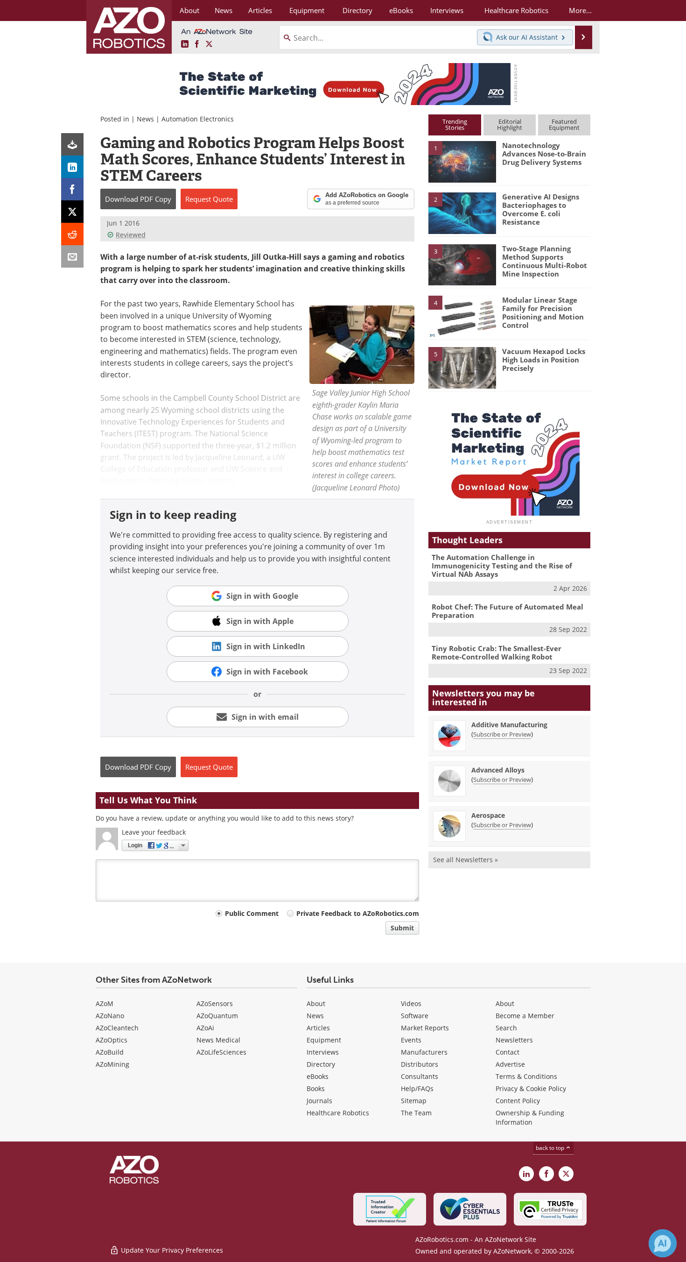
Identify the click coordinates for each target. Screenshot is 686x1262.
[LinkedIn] (72, 167)
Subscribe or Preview (502, 734)
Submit (402, 927)
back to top (551, 1148)
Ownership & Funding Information (530, 1117)
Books (316, 1088)
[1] (462, 161)
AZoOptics (111, 1039)
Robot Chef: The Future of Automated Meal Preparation (507, 611)
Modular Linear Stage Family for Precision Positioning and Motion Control (543, 312)
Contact (507, 1052)
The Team (416, 1112)
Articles (318, 1027)
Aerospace (488, 815)
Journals (319, 1100)
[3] (462, 264)
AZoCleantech (117, 1027)
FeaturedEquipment (564, 124)
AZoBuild (110, 1052)
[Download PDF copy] (72, 144)
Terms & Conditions (526, 1076)
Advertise (510, 1064)
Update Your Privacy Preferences (171, 1250)
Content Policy (518, 1100)
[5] (462, 367)
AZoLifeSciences (221, 1052)
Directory (321, 1064)
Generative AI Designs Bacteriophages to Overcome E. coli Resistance (540, 209)
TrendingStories (454, 124)
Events (411, 1039)
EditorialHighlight (509, 124)
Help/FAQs (417, 1088)
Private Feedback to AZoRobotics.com (357, 913)
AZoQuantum (217, 1015)
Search (506, 1027)
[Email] (72, 256)
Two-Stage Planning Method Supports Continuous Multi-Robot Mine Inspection (544, 261)
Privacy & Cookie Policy (531, 1088)
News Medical (218, 1039)
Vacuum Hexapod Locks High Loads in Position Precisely (543, 360)
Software (414, 1015)
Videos (411, 1003)
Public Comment (252, 913)
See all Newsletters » (465, 859)
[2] (462, 212)
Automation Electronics (197, 118)
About (316, 1003)
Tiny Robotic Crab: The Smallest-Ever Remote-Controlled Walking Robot (496, 652)
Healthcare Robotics (338, 1112)
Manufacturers (424, 1052)
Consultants (419, 1076)
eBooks (318, 1076)
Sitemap (414, 1100)
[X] (72, 211)
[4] (462, 316)
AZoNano (110, 1015)
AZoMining (112, 1064)
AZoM (104, 1003)
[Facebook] (72, 189)
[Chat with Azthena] (663, 1243)
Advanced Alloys (498, 770)
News (145, 118)
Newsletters (514, 1039)
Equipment (324, 1039)
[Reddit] (72, 234)
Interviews (323, 1052)
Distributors (419, 1064)
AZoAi (205, 1027)
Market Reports (425, 1027)
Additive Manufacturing (509, 724)
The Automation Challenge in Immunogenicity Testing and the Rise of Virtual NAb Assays (502, 566)
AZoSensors (214, 1003)
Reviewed (131, 234)
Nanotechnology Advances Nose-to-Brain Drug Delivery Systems (544, 154)
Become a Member (525, 1015)
